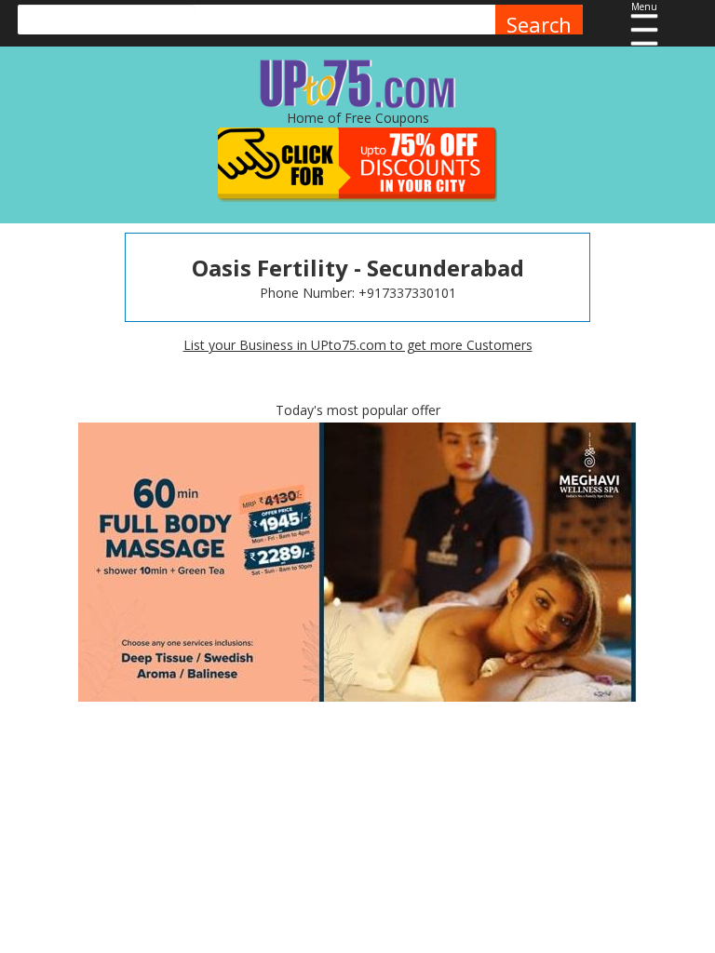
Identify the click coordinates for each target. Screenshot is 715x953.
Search (539, 24)
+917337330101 (407, 293)
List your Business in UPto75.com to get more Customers (358, 345)
